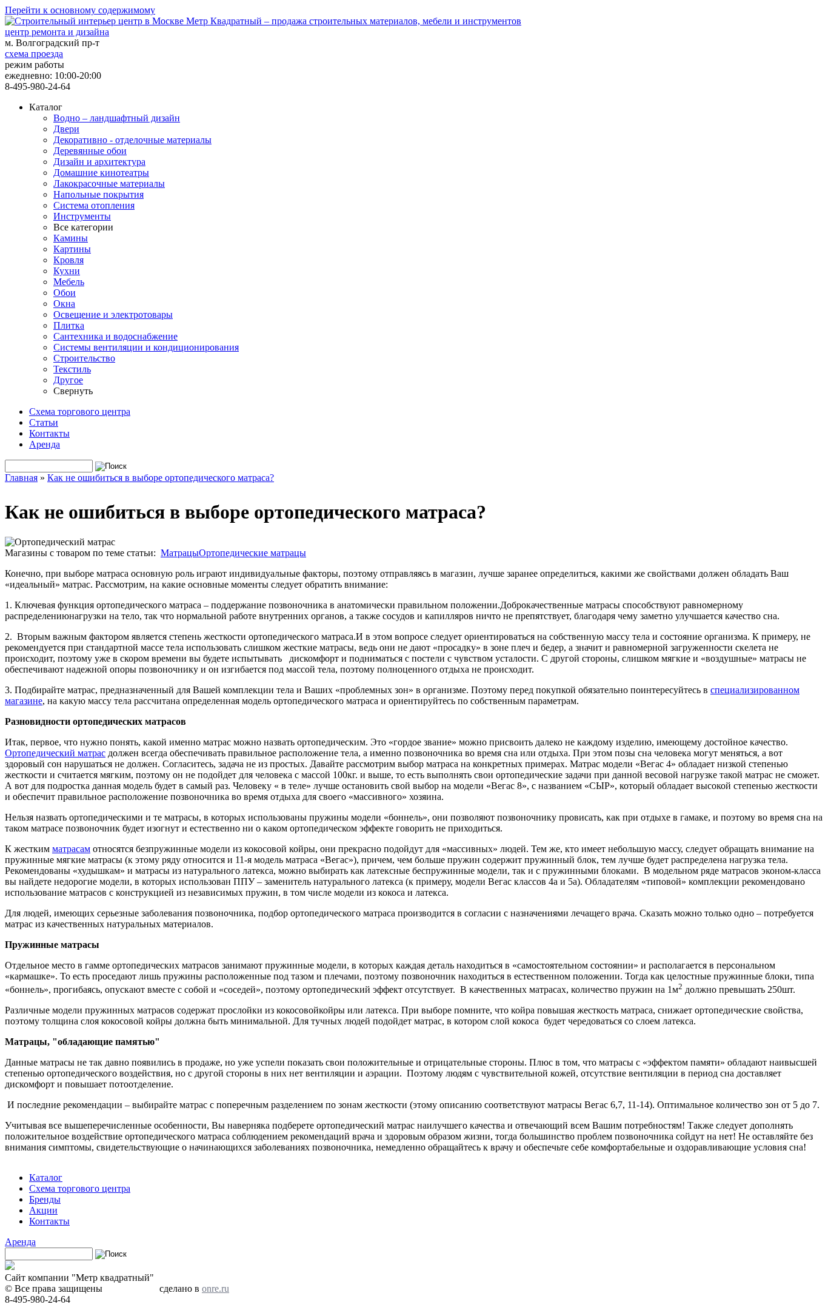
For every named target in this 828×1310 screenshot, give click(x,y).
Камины (70, 238)
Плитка (68, 325)
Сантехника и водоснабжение (115, 336)
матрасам (71, 849)
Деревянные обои (90, 151)
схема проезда (34, 54)
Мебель (68, 282)
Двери (66, 129)
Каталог (45, 1177)
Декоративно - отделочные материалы (132, 140)
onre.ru (215, 1288)
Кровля (68, 260)
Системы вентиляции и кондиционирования (146, 347)
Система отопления (94, 205)
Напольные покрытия (98, 194)
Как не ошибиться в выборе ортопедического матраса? (160, 477)
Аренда (44, 444)
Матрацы (180, 553)
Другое (68, 380)
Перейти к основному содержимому (80, 10)
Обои (64, 292)
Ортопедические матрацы (252, 553)
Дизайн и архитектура (99, 161)
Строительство (84, 358)
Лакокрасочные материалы (109, 183)
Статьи (43, 422)
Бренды (45, 1199)
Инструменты (82, 216)
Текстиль (72, 369)
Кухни (66, 271)
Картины (72, 249)
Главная (21, 477)
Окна (64, 303)
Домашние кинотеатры (101, 172)
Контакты (49, 433)
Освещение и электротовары (113, 314)
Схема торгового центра (79, 411)
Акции (43, 1210)
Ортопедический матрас (55, 753)
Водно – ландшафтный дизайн (116, 118)
